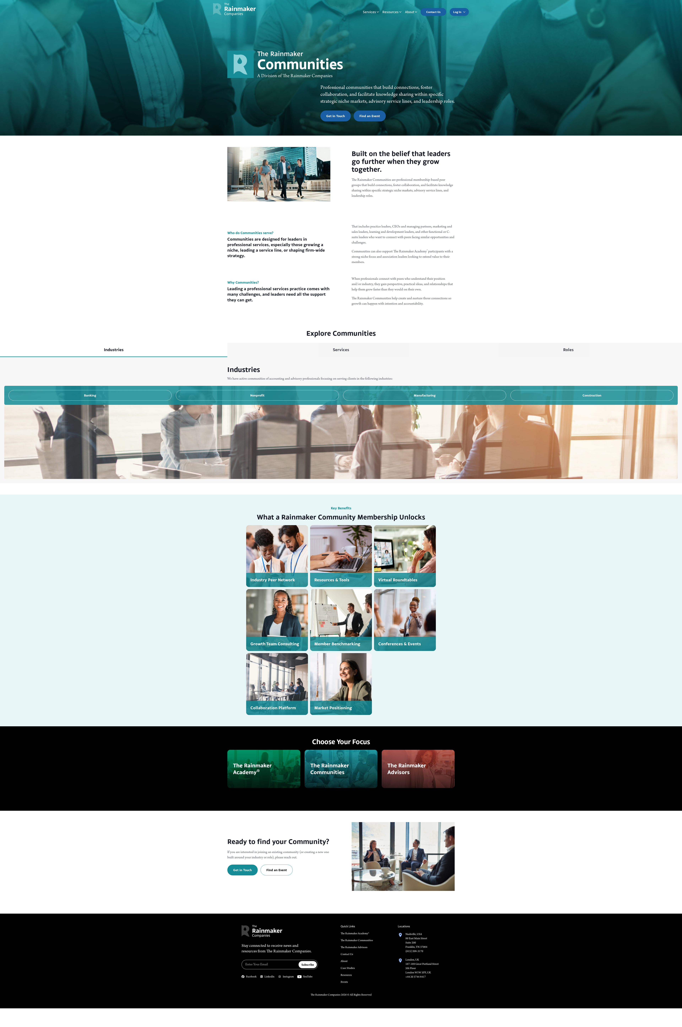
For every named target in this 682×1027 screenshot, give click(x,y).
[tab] (113, 350)
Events (344, 982)
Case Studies (348, 968)
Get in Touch (335, 116)
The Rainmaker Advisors (354, 947)
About (409, 12)
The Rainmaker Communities (357, 940)
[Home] (234, 9)
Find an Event (369, 116)
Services (369, 12)
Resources (390, 12)
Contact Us (347, 954)
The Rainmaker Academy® (355, 933)
